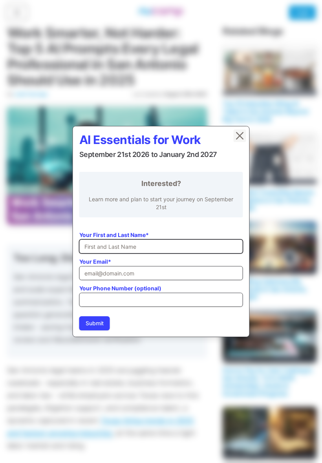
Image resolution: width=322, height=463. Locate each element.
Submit (95, 323)
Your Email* (95, 261)
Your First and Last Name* (114, 235)
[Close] (240, 135)
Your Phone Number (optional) (120, 288)
